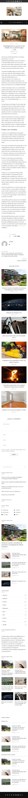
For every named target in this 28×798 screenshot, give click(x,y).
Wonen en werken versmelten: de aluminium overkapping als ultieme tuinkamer (11, 477)
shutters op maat (22, 99)
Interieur (11, 43)
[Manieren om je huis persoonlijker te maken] (14, 399)
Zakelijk (14, 624)
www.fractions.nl (21, 225)
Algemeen (14, 595)
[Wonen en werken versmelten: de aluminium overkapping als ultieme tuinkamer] (14, 277)
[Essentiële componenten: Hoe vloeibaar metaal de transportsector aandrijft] (14, 374)
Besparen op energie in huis (14, 312)
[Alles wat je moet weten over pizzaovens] (5, 574)
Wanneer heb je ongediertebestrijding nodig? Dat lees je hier (19, 555)
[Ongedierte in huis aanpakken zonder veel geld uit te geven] (14, 350)
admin (14, 49)
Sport (14, 611)
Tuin (14, 615)
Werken (14, 618)
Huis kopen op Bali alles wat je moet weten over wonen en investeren (19, 564)
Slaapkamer (14, 608)
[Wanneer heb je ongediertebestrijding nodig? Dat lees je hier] (5, 556)
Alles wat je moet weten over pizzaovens (10, 491)
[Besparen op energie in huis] (14, 302)
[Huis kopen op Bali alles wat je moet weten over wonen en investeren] (5, 565)
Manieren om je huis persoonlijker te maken (14, 410)
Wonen (16, 43)
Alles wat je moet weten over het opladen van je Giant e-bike (21, 703)
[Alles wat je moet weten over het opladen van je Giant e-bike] (14, 325)
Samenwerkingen (5, 717)
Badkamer (14, 598)
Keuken (14, 605)
